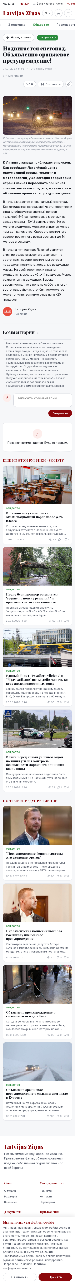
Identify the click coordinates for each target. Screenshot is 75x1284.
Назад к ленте (21, 37)
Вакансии (10, 1202)
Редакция (10, 1196)
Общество (41, 24)
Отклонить (19, 1277)
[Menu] (68, 13)
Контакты (46, 1196)
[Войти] (58, 13)
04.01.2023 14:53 (13, 68)
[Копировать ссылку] (68, 84)
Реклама (46, 1190)
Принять (55, 1277)
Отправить (60, 413)
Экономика (16, 24)
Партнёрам (47, 1202)
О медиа (10, 1190)
